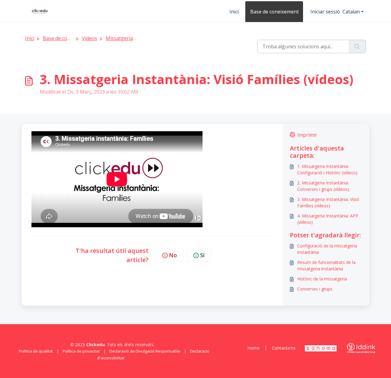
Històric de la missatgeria (322, 279)
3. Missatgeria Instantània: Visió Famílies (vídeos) (328, 202)
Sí (202, 255)
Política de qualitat (36, 351)
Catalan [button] (351, 11)
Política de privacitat (81, 351)
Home (253, 348)
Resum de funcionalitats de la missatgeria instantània (326, 265)
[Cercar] (357, 46)
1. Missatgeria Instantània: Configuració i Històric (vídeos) (327, 169)
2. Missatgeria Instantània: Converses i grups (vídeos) (323, 186)
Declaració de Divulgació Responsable (144, 351)
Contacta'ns (283, 348)
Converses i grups (314, 289)
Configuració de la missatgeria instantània (327, 249)
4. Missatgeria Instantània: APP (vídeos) (327, 219)
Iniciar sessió (325, 11)
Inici (234, 11)
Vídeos (89, 38)
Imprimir (307, 135)
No (173, 255)
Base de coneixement (274, 11)
